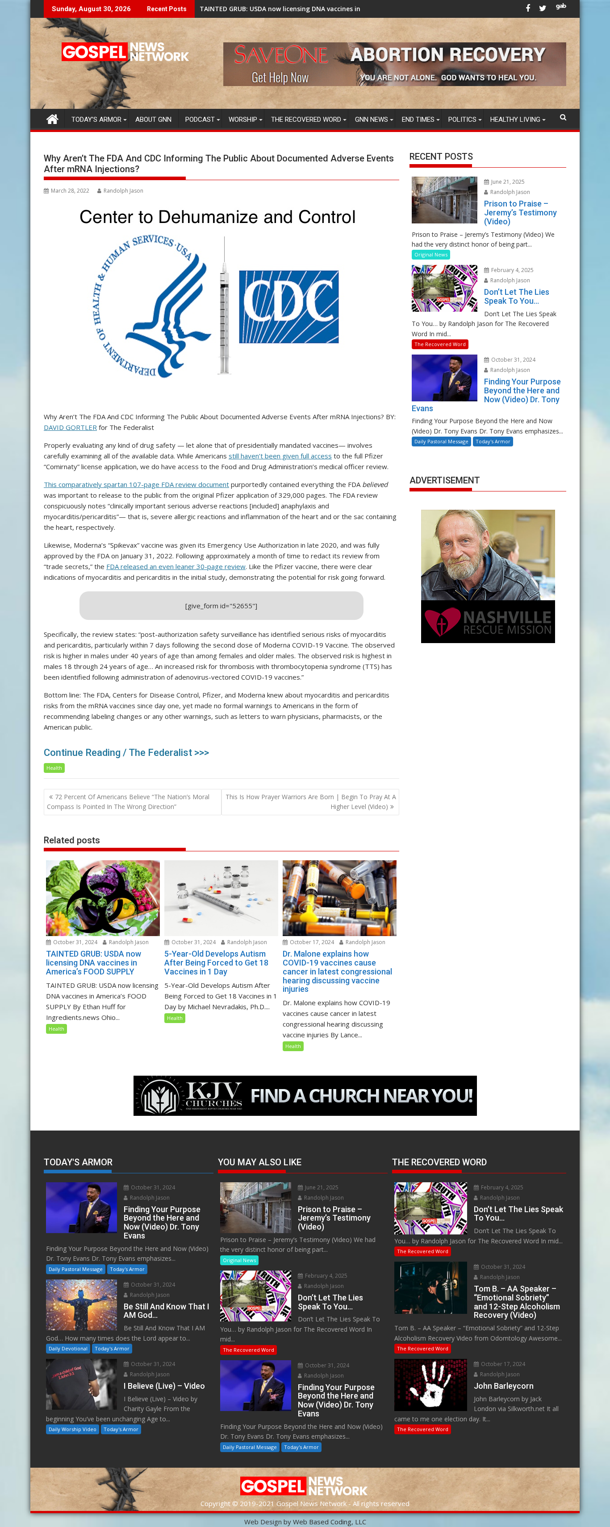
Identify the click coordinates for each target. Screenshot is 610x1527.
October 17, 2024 (311, 942)
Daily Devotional (68, 1348)
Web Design (263, 1521)
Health (54, 767)
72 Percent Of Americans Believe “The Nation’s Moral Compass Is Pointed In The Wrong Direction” (128, 801)
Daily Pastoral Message (441, 441)
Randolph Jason (123, 190)
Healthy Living (515, 120)
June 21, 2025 (507, 182)
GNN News (371, 120)
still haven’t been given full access (280, 455)
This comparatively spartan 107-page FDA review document (136, 484)
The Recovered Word (306, 120)
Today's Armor (493, 441)
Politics (462, 120)
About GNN (153, 120)
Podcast (200, 120)
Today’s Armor (96, 120)
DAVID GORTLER (70, 427)
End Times (418, 120)
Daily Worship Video (72, 1429)
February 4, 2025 (512, 270)
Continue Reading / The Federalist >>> (126, 752)
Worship (243, 120)
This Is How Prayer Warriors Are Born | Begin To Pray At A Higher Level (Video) (311, 801)
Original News (430, 254)
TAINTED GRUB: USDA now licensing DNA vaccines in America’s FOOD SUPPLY (229, 8)
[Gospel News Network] (52, 118)
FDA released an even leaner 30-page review (176, 566)
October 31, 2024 (74, 942)
